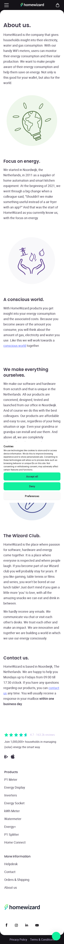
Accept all (32, 476)
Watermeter (12, 819)
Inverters (10, 795)
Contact (9, 872)
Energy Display (14, 787)
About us (10, 887)
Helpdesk (11, 864)
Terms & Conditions (42, 940)
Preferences (32, 496)
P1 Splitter (11, 834)
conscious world (14, 345)
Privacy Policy (18, 940)
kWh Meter (12, 811)
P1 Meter (10, 779)
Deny (32, 486)
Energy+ (10, 826)
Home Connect (15, 842)
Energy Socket (14, 803)
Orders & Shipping (16, 879)
